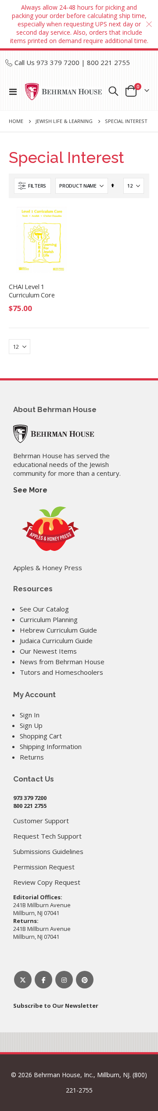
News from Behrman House (62, 661)
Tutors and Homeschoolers (61, 672)
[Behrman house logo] (63, 91)
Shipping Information (51, 746)
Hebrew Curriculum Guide (58, 630)
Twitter (23, 979)
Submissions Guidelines (48, 851)
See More (30, 490)
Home (16, 121)
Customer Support (41, 820)
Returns (32, 757)
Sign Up (31, 725)
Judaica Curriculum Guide (56, 640)
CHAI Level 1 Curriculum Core (32, 290)
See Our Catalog (44, 608)
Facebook (43, 979)
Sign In (30, 714)
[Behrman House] (53, 433)
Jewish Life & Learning (64, 121)
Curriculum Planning (49, 619)
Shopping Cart (41, 735)
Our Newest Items (48, 651)
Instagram (64, 979)
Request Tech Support (47, 836)
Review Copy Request (46, 882)
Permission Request (44, 866)
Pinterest (84, 979)
